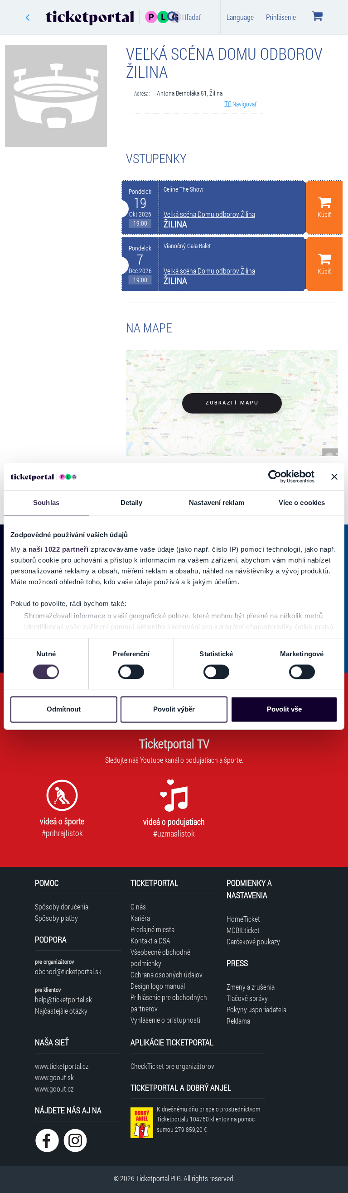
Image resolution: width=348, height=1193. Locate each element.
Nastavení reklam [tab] (216, 502)
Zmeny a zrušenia (251, 986)
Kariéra (140, 918)
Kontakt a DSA (150, 940)
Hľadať (191, 17)
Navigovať (243, 104)
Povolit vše (284, 709)
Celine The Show (183, 189)
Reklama (238, 1020)
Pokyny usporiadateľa (256, 1009)
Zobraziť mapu (232, 403)
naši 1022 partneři (59, 549)
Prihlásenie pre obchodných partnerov (168, 1002)
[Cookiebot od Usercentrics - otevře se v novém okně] (274, 476)
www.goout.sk (54, 1077)
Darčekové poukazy (253, 941)
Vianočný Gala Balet (187, 246)
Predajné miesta (152, 929)
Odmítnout (64, 709)
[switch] (131, 671)
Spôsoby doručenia (61, 906)
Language (240, 17)
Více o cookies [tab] (302, 502)
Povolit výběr (174, 709)
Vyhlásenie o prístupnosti (165, 1020)
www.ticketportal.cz (61, 1066)
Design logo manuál (157, 986)
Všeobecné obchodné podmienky (160, 957)
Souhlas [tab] (46, 502)
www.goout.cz (54, 1088)
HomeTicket (243, 919)
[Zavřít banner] (334, 476)
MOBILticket (243, 930)
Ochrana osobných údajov (166, 974)
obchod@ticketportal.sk (68, 971)
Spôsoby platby (56, 918)
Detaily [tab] (132, 502)
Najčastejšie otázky (61, 1010)
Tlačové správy (247, 998)
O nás (138, 906)
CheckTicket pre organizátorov (172, 1066)
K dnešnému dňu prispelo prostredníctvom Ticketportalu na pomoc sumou (208, 1119)
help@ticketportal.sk (63, 999)
